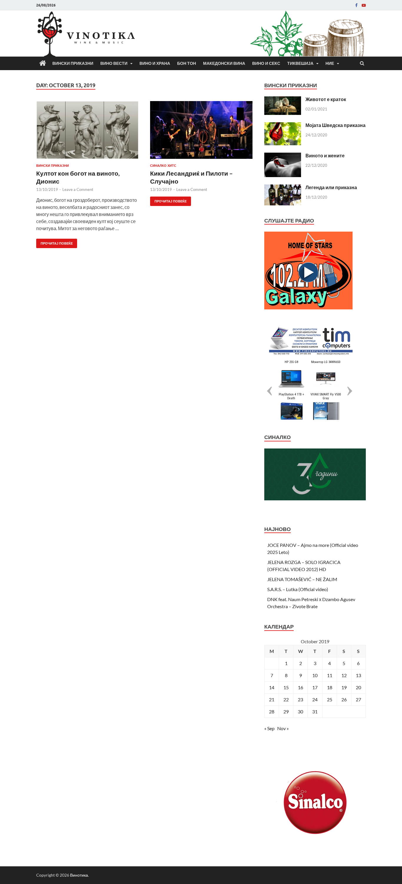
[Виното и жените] (282, 156)
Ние (329, 63)
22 (286, 699)
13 (358, 675)
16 (300, 687)
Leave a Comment (77, 189)
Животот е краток (325, 99)
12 (344, 675)
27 (358, 699)
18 (329, 687)
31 (315, 711)
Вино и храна (154, 63)
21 (271, 699)
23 (300, 699)
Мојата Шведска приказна (335, 125)
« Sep (269, 728)
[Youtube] (363, 5)
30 (300, 711)
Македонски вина (224, 63)
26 (344, 699)
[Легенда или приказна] (282, 188)
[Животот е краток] (282, 100)
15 (286, 687)
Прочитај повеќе (54, 242)
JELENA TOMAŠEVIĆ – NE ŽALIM (302, 579)
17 (315, 687)
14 (271, 687)
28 (271, 711)
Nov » (283, 728)
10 (315, 675)
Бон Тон (186, 63)
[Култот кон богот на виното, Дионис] (87, 132)
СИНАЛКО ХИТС (163, 166)
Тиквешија (300, 63)
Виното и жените (325, 155)
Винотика (79, 875)
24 (315, 699)
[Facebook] (356, 5)
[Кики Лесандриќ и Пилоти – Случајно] (201, 132)
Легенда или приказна (331, 187)
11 (329, 675)
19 (344, 687)
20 (358, 687)
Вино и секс (266, 63)
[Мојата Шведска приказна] (282, 125)
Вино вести (113, 63)
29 (286, 711)
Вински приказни (72, 63)
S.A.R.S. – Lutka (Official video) (297, 589)
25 (329, 699)
